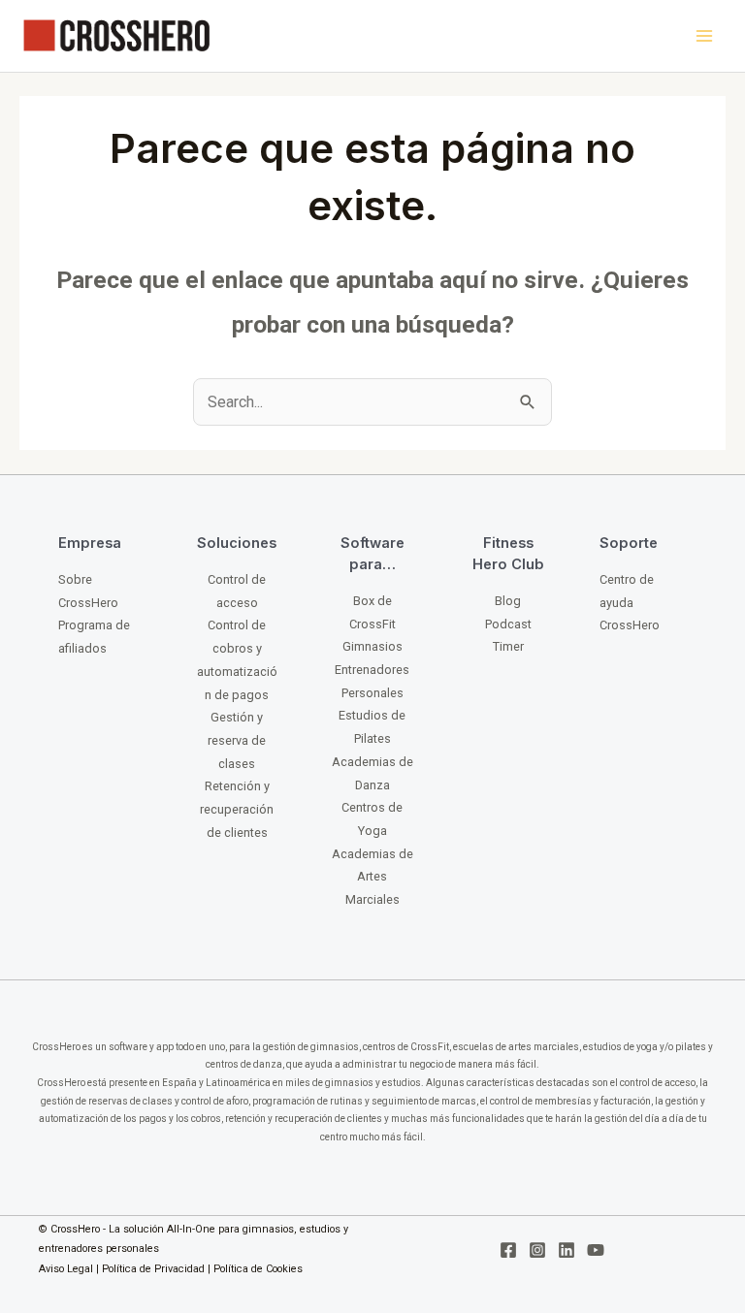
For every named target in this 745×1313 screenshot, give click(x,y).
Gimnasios (372, 646)
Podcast (508, 624)
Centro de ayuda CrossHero (629, 602)
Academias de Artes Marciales (372, 877)
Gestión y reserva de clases (237, 740)
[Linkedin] (566, 1250)
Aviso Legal (66, 1269)
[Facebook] (508, 1250)
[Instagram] (537, 1250)
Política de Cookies (258, 1269)
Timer (508, 646)
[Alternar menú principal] (704, 36)
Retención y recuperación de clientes (237, 809)
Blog (508, 600)
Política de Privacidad (153, 1269)
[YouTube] (595, 1250)
